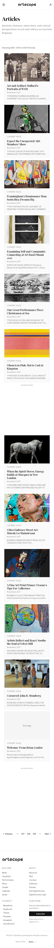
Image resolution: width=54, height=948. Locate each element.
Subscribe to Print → (37, 919)
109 (34, 834)
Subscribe (40, 914)
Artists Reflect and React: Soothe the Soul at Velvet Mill (26, 642)
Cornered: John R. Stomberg (24, 695)
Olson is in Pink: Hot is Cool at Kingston (25, 366)
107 (23, 834)
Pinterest (7, 916)
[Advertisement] (27, 410)
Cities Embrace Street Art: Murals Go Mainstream (22, 531)
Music (4, 883)
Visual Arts (6, 876)
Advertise (33, 883)
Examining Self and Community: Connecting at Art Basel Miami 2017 (26, 255)
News (4, 872)
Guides (5, 887)
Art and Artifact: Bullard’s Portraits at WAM (22, 87)
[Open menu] (3, 4)
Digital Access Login (37, 894)
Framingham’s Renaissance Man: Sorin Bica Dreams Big (27, 197)
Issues (4, 894)
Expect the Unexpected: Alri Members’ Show (23, 142)
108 (28, 834)
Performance (8, 880)
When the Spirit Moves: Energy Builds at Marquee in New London (25, 475)
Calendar (6, 891)
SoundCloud (8, 923)
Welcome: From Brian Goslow (25, 747)
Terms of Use (20, 942)
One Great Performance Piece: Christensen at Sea (25, 311)
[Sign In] (50, 4)
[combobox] (34, 942)
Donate (32, 887)
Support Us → (34, 922)
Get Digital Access (37, 891)
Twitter (6, 913)
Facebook (7, 909)
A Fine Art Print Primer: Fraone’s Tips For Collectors (27, 586)
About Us (33, 872)
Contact (33, 880)
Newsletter (8, 905)
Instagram (7, 920)
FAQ (31, 876)
